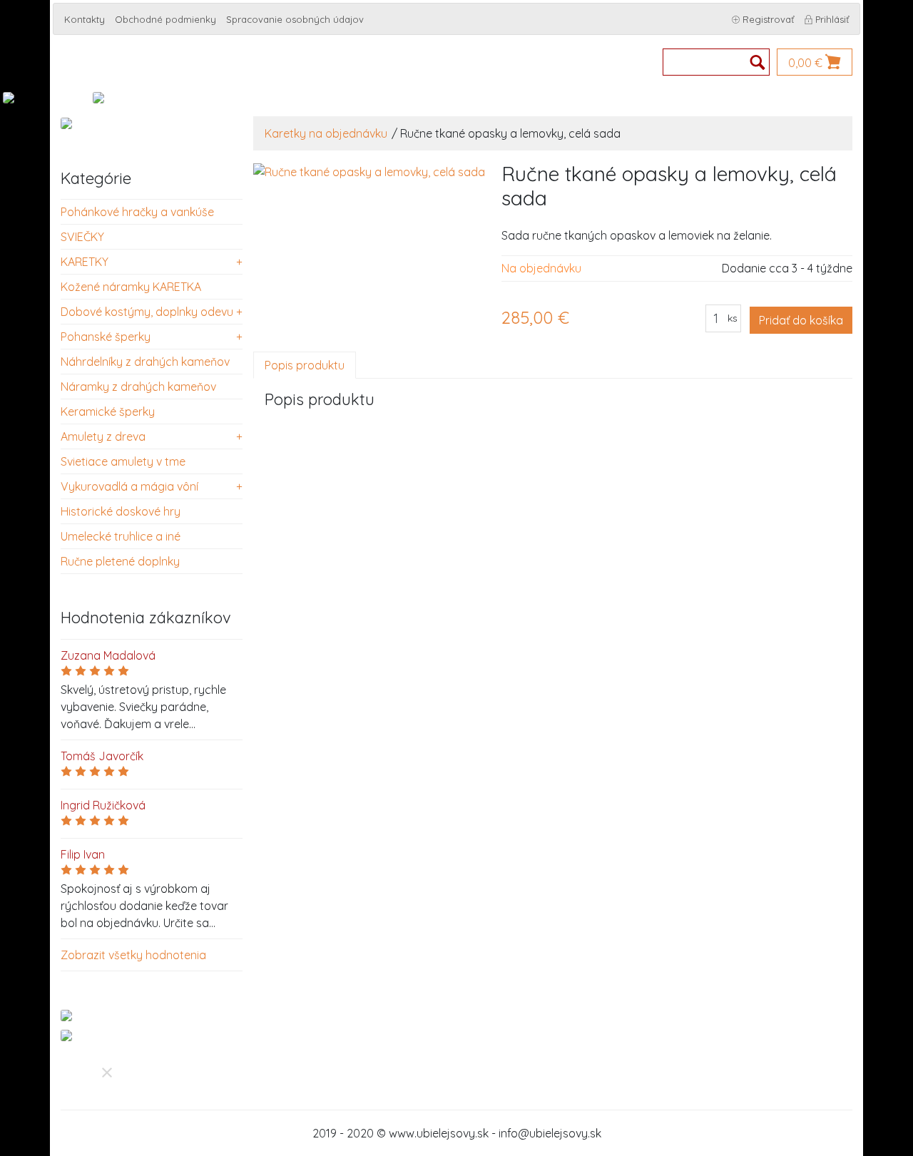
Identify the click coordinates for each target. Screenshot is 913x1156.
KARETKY (84, 262)
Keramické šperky (108, 411)
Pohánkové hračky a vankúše (137, 212)
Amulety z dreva (103, 436)
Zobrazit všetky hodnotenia (133, 955)
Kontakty (84, 19)
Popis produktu (305, 365)
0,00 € (806, 63)
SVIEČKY (82, 237)
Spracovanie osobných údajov (295, 19)
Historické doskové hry (120, 511)
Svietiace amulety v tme (123, 461)
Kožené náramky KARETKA (131, 287)
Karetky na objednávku (326, 133)
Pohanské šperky (106, 336)
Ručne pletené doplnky (120, 561)
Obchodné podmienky (165, 19)
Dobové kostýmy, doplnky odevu (147, 312)
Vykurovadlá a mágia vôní (129, 486)
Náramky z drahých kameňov (138, 386)
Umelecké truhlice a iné (120, 536)
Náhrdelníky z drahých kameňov (145, 361)
